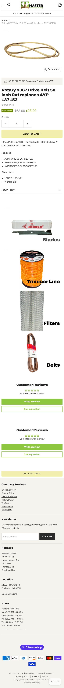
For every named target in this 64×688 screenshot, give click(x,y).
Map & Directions (9, 594)
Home (4, 20)
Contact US (6, 510)
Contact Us (14, 673)
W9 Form (5, 503)
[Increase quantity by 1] (27, 124)
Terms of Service (9, 496)
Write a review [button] (32, 401)
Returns (35, 676)
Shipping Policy (8, 490)
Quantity (5, 117)
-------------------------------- (13, 629)
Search (45, 676)
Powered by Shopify (32, 683)
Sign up (47, 536)
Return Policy (7, 500)
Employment (7, 507)
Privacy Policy (7, 493)
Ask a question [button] (32, 409)
